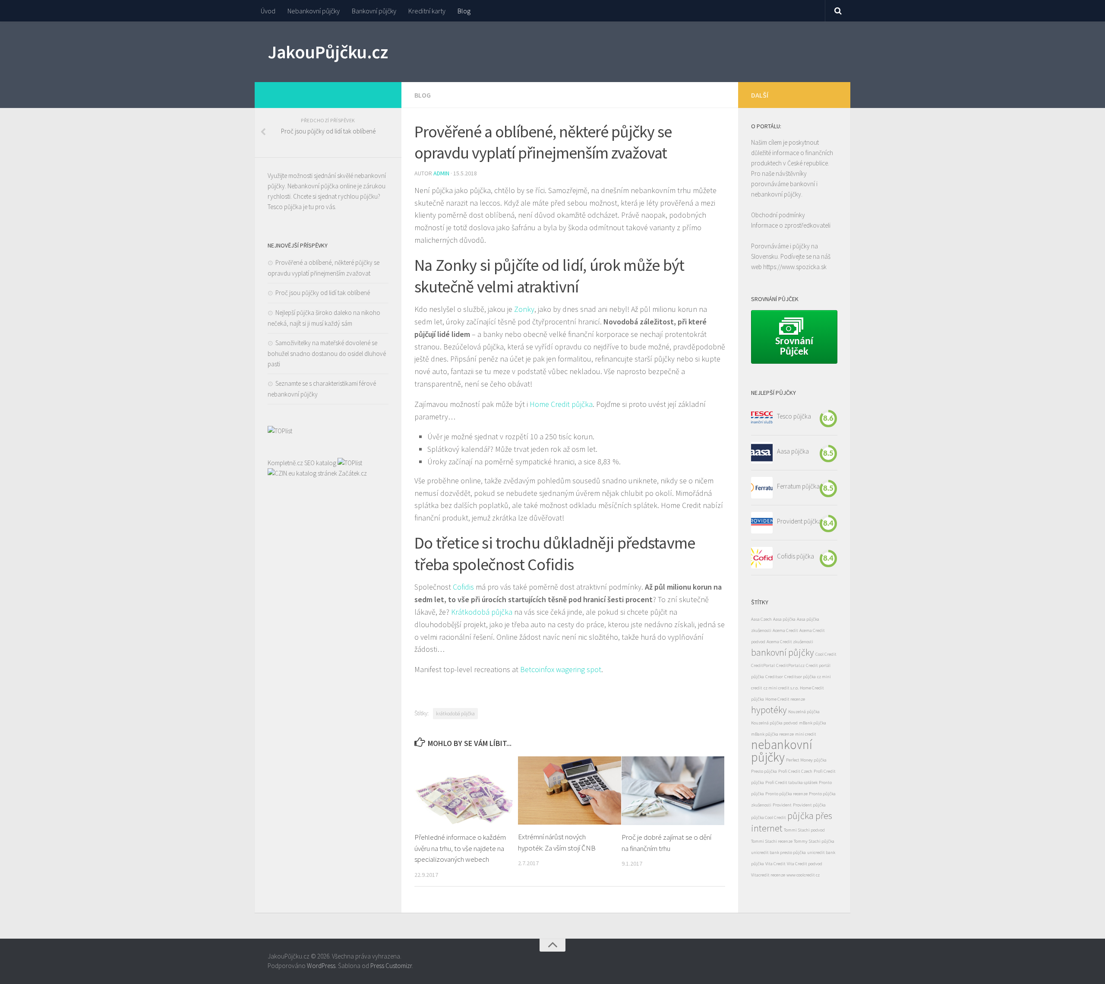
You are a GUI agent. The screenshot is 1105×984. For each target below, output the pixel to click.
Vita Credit (775, 864)
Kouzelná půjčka (804, 711)
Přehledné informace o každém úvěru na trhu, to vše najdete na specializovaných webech (460, 848)
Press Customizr (391, 966)
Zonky (524, 309)
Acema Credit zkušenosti (790, 641)
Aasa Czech (761, 619)
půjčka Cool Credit (768, 817)
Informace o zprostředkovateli (790, 225)
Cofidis (463, 587)
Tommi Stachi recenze (771, 841)
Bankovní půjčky (374, 10)
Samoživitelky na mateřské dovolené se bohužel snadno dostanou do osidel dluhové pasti (327, 353)
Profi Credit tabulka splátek (791, 782)
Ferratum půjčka (798, 486)
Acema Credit (785, 630)
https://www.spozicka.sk (795, 267)
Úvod (268, 10)
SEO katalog (320, 463)
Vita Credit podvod (804, 864)
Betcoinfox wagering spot (560, 669)
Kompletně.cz (285, 463)
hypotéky (769, 710)
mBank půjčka (812, 723)
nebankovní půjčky (781, 750)
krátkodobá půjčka (455, 713)
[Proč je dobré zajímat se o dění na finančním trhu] (673, 790)
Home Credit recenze (785, 699)
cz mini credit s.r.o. (781, 688)
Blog (464, 10)
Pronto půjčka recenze (786, 794)
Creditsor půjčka (800, 676)
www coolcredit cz (803, 875)
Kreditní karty (426, 10)
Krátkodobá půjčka (481, 612)
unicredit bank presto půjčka (778, 852)
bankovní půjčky (782, 652)
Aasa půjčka (793, 451)
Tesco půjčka (285, 207)
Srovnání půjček (795, 346)
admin (441, 173)
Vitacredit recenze (768, 875)
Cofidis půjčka (795, 556)
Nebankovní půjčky (313, 10)
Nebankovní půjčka (312, 186)
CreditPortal (763, 665)
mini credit (805, 734)
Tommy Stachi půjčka (814, 841)
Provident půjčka (799, 521)
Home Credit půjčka (561, 404)
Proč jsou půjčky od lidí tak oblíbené (322, 293)
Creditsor (774, 676)
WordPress (321, 966)
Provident (782, 805)
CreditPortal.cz (790, 665)
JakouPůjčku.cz (328, 52)
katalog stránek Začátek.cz (331, 473)
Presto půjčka (764, 771)
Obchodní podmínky (778, 215)
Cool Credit (826, 654)
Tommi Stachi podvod (804, 830)
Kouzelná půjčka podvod (774, 723)
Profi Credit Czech (795, 771)
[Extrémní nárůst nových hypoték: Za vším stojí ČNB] (569, 790)
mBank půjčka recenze (772, 734)
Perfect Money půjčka (806, 760)
